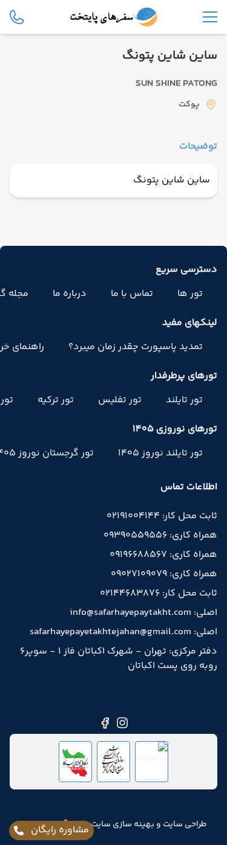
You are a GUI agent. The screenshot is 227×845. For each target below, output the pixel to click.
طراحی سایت (184, 824)
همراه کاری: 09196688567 (163, 555)
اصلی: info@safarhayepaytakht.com (143, 613)
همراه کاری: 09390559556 (160, 536)
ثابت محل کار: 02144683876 (158, 593)
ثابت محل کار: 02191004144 (162, 516)
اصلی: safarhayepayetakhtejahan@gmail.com (123, 632)
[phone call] (17, 17)
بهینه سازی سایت (121, 824)
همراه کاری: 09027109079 (164, 574)
